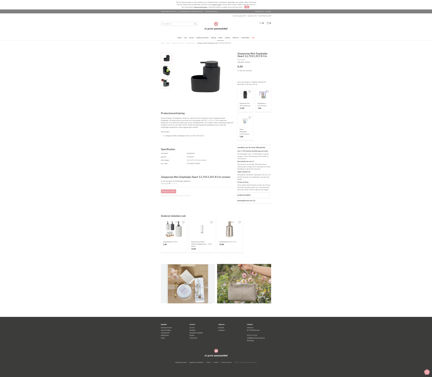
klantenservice (259, 11)
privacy (208, 362)
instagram (221, 330)
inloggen (268, 11)
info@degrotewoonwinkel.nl (256, 338)
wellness (235, 38)
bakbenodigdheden (201, 7)
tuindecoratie (165, 333)
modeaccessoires (202, 38)
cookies (216, 362)
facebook (221, 327)
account (192, 327)
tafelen (227, 38)
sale (253, 38)
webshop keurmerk (181, 362)
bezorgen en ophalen (196, 333)
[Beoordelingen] (254, 59)
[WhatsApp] (427, 372)
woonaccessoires (166, 327)
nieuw (179, 38)
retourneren (193, 338)
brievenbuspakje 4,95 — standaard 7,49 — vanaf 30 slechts (252, 16)
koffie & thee (165, 335)
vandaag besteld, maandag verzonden (191, 11)
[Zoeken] (196, 24)
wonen (191, 38)
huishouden (245, 38)
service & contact (226, 362)
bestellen (192, 330)
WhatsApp (250, 340)
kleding (213, 38)
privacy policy (217, 4)
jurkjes (163, 338)
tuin (185, 38)
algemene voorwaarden (196, 362)
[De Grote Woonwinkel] (215, 26)
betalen (192, 335)
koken (220, 38)
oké (246, 7)
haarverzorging (166, 330)
